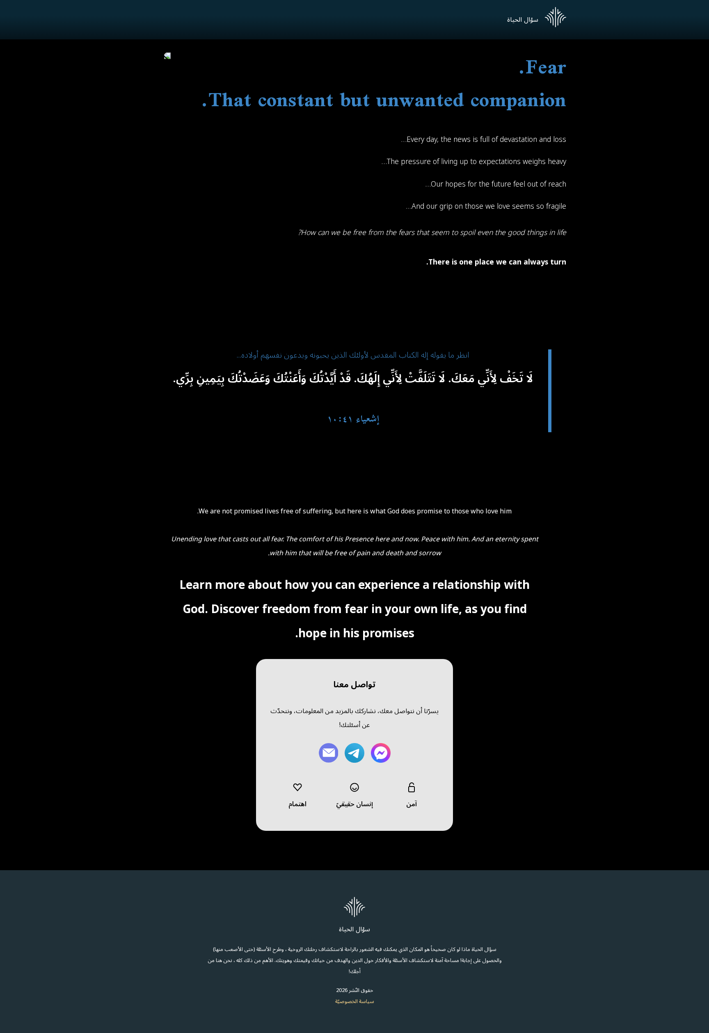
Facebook (381, 753)
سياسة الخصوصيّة (354, 1001)
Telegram (354, 753)
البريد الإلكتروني (328, 753)
